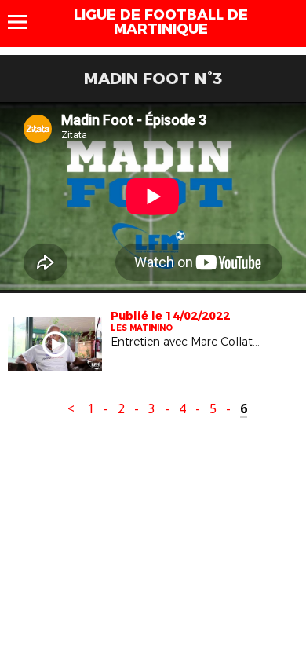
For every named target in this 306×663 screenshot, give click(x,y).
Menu (25, 22)
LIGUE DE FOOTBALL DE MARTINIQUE (161, 22)
